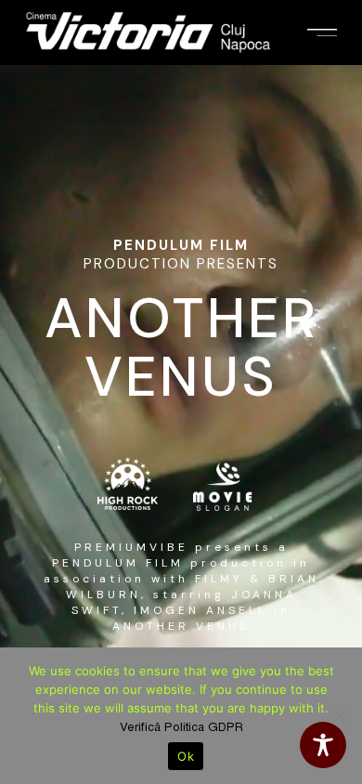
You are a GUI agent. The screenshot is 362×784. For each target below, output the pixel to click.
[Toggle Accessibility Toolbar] (323, 745)
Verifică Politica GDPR (181, 727)
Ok (185, 756)
